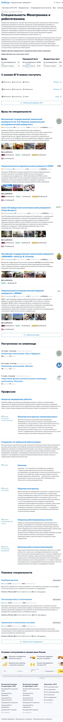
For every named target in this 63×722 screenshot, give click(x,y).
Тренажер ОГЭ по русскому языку (31, 690)
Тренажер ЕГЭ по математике (6, 694)
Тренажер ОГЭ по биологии (31, 702)
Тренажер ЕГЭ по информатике (6, 706)
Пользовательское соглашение (42, 719)
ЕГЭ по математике (50, 689)
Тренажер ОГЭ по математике (28, 694)
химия (27, 96)
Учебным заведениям (8, 719)
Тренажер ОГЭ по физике (30, 710)
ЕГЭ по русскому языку (51, 687)
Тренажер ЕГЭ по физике (8, 710)
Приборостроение (9, 580)
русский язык (18, 82)
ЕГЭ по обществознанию (51, 692)
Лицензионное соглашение (24, 719)
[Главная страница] (5, 3)
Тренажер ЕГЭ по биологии (9, 702)
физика (27, 82)
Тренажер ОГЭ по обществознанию (28, 699)
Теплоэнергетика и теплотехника (16, 599)
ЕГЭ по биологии (49, 695)
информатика (29, 89)
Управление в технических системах (18, 622)
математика (7, 82)
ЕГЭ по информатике (50, 697)
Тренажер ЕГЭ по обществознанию (6, 699)
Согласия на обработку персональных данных (50, 676)
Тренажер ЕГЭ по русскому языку (9, 690)
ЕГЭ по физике (48, 700)
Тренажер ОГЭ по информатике (28, 706)
